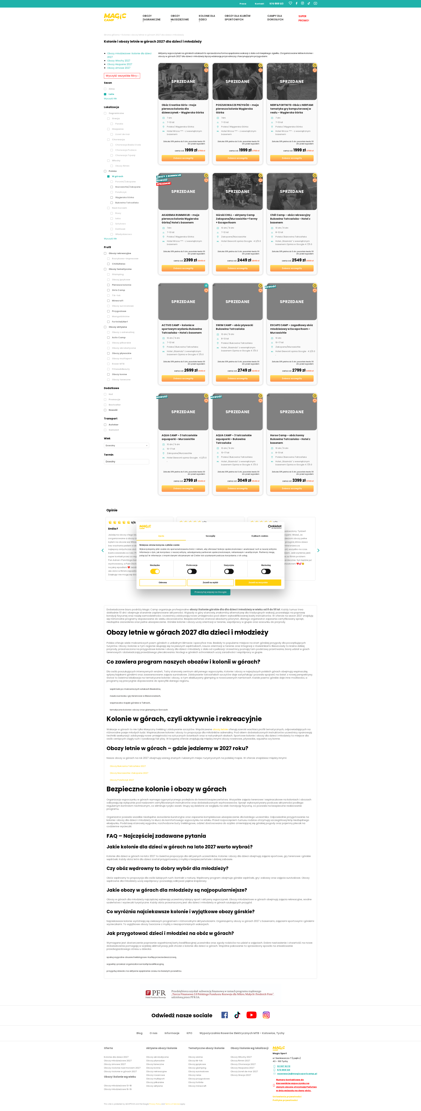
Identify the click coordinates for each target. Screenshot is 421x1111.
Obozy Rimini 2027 (240, 1060)
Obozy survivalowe (122, 305)
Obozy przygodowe (199, 1078)
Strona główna (112, 34)
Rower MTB (117, 363)
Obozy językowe (120, 279)
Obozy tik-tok (195, 1060)
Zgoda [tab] (161, 536)
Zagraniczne (116, 113)
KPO (189, 1033)
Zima (111, 88)
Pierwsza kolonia (121, 284)
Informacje (172, 1033)
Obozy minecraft (197, 1085)
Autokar (113, 424)
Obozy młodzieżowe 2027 (118, 1060)
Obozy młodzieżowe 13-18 (118, 1085)
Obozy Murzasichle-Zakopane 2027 (129, 773)
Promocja (114, 399)
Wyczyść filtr (110, 98)
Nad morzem (119, 207)
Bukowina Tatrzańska (126, 202)
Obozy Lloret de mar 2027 (244, 1071)
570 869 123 (276, 3)
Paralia (119, 123)
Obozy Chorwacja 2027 (243, 1064)
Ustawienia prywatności (287, 1096)
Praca (243, 3)
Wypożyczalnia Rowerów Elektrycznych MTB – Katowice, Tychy (242, 1033)
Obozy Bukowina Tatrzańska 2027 (128, 766)
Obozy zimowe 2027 (118, 68)
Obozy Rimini (122, 165)
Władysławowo (123, 234)
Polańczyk (120, 192)
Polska (112, 171)
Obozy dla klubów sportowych (237, 17)
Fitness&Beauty (120, 369)
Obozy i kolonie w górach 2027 (120, 1071)
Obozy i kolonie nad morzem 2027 (122, 1067)
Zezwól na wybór (210, 582)
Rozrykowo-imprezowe (124, 258)
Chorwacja (118, 139)
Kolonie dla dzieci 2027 (116, 1057)
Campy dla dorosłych (275, 17)
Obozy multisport (121, 358)
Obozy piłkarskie (121, 342)
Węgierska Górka (124, 197)
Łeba (118, 218)
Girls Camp (118, 290)
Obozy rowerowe (155, 1075)
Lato (111, 94)
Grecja (115, 118)
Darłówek (120, 229)
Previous (102, 550)
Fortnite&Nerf (119, 321)
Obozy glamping (197, 1067)
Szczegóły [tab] (210, 536)
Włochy (115, 160)
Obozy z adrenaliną (122, 332)
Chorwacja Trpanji (125, 155)
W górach (117, 176)
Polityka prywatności (285, 1100)
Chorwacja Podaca (125, 150)
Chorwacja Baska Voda (128, 144)
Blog (139, 1033)
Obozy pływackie (121, 353)
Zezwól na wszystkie (258, 582)
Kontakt (259, 3)
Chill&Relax (118, 263)
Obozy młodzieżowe (180, 17)
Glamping (117, 274)
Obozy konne (119, 374)
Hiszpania (117, 129)
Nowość (113, 410)
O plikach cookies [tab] (259, 536)
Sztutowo (120, 223)
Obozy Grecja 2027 (241, 1075)
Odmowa (163, 582)
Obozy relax (194, 1075)
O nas (153, 1033)
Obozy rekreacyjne (119, 253)
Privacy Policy (155, 1104)
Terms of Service (172, 1104)
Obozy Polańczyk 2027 (122, 779)
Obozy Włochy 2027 (118, 60)
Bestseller (114, 404)
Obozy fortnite (195, 1082)
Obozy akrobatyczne (123, 348)
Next (318, 550)
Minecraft (117, 300)
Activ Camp (118, 337)
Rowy (118, 213)
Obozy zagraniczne (152, 17)
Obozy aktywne (117, 327)
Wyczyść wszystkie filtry (122, 75)
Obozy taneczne (120, 379)
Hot (110, 394)
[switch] (192, 571)
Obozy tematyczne (120, 269)
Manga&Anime (120, 316)
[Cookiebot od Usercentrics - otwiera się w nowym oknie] (267, 527)
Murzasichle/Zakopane (127, 186)
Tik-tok (116, 295)
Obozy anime (195, 1057)
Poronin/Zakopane (125, 181)
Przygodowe (118, 311)
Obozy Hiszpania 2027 (119, 64)
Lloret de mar (122, 134)
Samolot (113, 429)
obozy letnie (220, 729)
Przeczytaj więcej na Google (210, 592)
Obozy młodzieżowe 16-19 (118, 1089)
